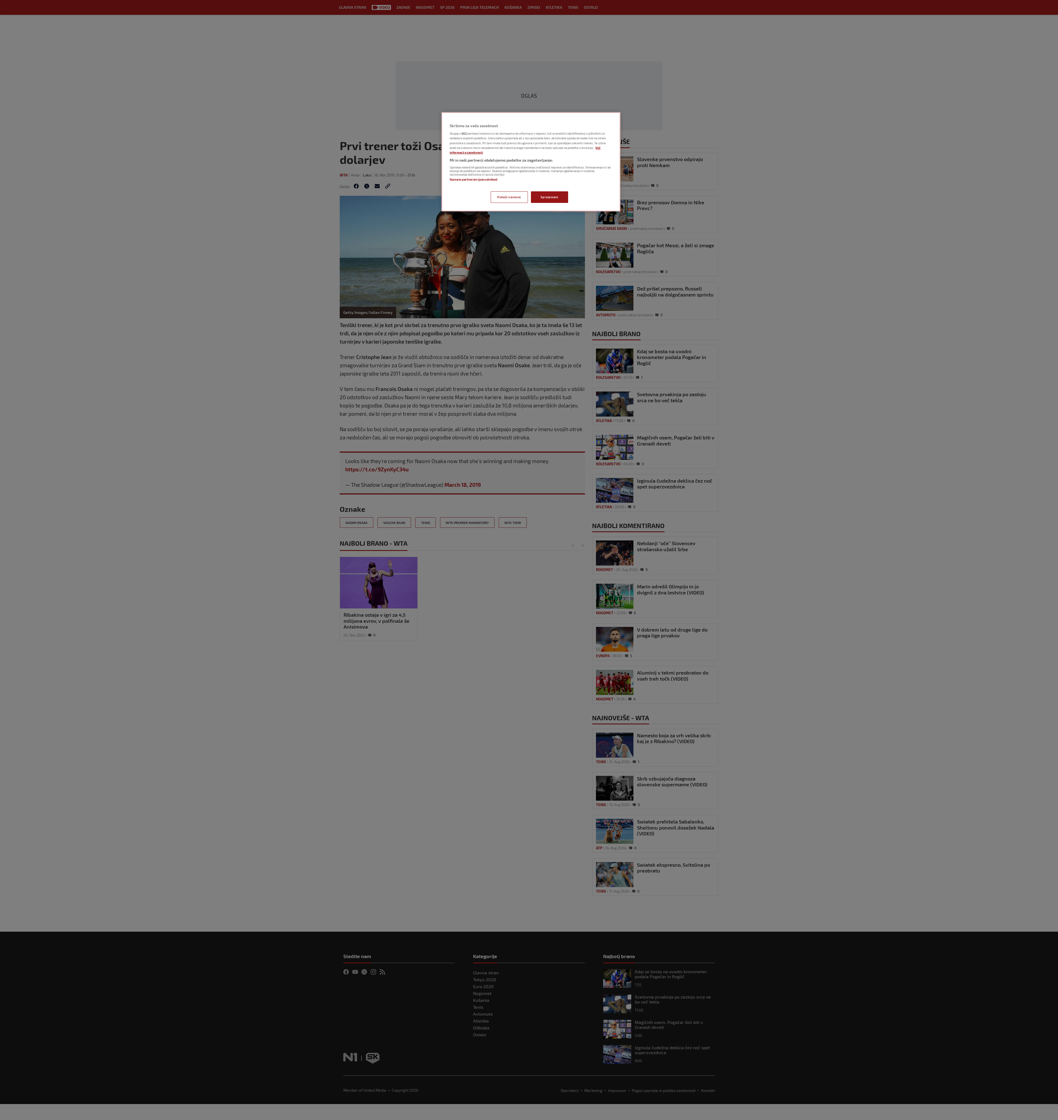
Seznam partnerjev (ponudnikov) (473, 179)
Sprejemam (549, 197)
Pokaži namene (509, 197)
